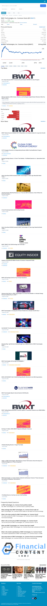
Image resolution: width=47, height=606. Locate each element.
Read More (43, 121)
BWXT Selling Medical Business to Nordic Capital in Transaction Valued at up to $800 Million (23, 410)
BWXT (33, 18)
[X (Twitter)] (19, 556)
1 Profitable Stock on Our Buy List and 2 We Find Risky (14, 495)
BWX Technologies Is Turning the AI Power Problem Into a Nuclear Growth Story (21, 310)
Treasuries (20, 15)
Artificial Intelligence (11, 314)
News (7, 15)
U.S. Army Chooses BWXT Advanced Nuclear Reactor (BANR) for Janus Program (20, 79)
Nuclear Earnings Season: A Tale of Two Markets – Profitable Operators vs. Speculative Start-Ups (23, 159)
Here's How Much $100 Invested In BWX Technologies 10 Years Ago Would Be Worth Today (21, 176)
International (15, 15)
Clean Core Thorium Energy (7, 153)
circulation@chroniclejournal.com (38, 592)
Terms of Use (25, 603)
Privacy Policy (26, 552)
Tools (18, 12)
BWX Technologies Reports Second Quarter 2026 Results (15, 393)
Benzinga (4, 180)
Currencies (10, 15)
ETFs (14, 12)
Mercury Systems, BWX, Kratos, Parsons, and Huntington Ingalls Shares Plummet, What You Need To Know (23, 97)
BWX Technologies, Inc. (7, 136)
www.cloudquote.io (32, 550)
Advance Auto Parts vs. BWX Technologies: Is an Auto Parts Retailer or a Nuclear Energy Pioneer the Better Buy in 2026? (22, 294)
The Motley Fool (5, 197)
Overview (3, 15)
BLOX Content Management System (8, 604)
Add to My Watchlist (23, 22)
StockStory (4, 105)
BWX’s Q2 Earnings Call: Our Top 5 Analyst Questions (14, 277)
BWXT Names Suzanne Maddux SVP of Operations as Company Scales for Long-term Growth (23, 133)
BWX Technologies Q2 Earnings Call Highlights (13, 361)
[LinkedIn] (25, 556)
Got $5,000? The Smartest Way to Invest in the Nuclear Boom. (17, 328)
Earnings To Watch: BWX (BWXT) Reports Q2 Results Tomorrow (17, 428)
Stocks (9, 12)
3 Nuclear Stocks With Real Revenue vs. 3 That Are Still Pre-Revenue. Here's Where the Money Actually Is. (22, 193)
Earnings (11, 248)
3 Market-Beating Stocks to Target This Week (12, 444)
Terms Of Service (34, 552)
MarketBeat (4, 314)
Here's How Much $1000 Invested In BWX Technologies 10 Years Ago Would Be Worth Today (22, 228)
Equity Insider (5, 263)
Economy (11, 298)
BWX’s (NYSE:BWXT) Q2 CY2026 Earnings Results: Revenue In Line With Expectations (22, 377)
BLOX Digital (16, 604)
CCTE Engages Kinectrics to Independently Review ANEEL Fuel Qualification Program (21, 150)
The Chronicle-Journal (8, 603)
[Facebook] (22, 556)
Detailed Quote (42, 27)
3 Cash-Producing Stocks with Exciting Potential (13, 210)
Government (10, 105)
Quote (8, 24)
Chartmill (4, 163)
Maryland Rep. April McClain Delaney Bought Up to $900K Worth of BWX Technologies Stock (22, 344)
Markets (3, 12)
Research (35, 24)
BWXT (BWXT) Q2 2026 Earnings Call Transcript (14, 244)
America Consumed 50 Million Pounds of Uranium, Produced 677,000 (18, 260)
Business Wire (5, 84)
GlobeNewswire (5, 155)
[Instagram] (28, 556)
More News (43, 68)
